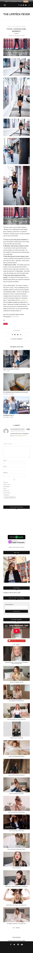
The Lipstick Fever (18, 26)
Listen (25, 1)
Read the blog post (16, 547)
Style (10, 26)
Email (5, 466)
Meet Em (16, 552)
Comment (16, 330)
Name (5, 460)
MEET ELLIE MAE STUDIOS (11, 369)
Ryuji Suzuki (15, 316)
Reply (28, 429)
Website (5, 472)
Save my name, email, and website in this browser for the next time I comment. (6, 489)
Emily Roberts (17, 339)
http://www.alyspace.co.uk (19, 435)
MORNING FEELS (8, 415)
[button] (18, 644)
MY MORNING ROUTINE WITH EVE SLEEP (15, 392)
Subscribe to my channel (18, 640)
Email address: (9, 604)
